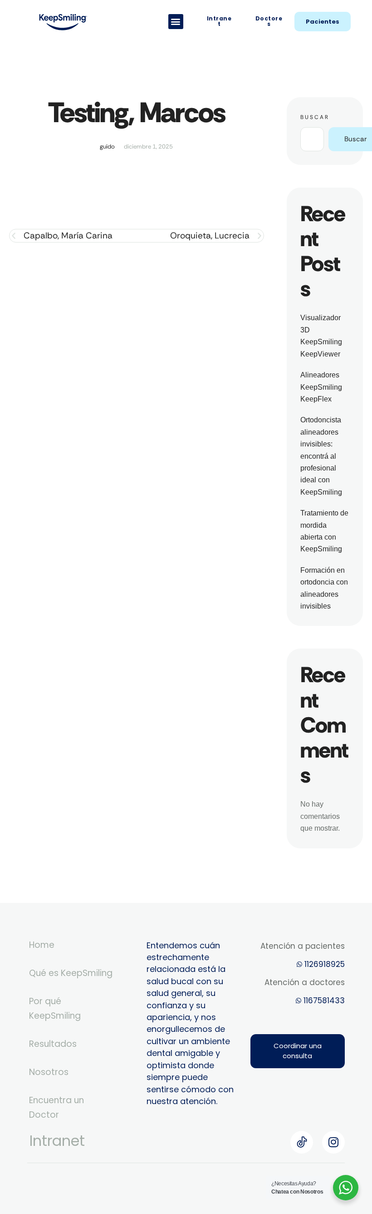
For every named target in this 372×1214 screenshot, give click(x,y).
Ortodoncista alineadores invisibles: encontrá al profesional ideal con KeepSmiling (321, 456)
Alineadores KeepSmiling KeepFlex (321, 387)
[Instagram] (333, 1142)
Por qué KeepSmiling (55, 1008)
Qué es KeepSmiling (71, 973)
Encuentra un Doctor (56, 1107)
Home (41, 945)
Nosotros (49, 1072)
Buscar (314, 117)
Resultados (53, 1044)
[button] (175, 21)
